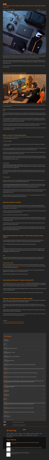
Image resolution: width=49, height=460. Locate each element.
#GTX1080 (10, 435)
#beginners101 (20, 433)
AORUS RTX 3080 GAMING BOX (19, 283)
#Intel (7, 435)
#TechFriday (37, 433)
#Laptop (16, 433)
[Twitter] (43, 9)
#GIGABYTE (32, 433)
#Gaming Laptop (9, 9)
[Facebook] (41, 9)
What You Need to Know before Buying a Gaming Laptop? (13, 321)
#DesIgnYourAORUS (29, 435)
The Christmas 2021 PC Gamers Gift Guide (18, 422)
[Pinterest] (45, 9)
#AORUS (4, 9)
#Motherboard (28, 433)
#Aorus (24, 433)
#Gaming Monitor (20, 435)
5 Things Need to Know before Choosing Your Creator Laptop (14, 323)
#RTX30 (13, 9)
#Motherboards (12, 433)
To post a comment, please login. (8, 419)
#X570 (25, 435)
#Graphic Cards (35, 435)
